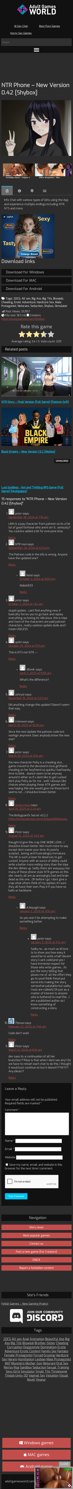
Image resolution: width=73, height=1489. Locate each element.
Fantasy (62, 1351)
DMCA (36, 1260)
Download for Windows (25, 272)
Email (9, 1149)
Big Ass (36, 298)
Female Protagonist (18, 1355)
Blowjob (58, 298)
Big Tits (47, 298)
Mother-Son (33, 1363)
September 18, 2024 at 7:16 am (28, 517)
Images (45, 190)
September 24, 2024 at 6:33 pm (29, 548)
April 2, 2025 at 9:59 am (35, 673)
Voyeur (41, 1380)
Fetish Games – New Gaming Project (24, 1304)
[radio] (22, 334)
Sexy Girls (13, 1372)
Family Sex (49, 1351)
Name (10, 1141)
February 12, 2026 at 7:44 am (27, 1026)
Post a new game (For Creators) (36, 1252)
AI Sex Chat (21, 26)
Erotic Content (30, 1351)
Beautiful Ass (54, 1339)
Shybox (49, 306)
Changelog (32, 190)
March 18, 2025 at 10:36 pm (26, 725)
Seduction (36, 306)
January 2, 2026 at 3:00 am (37, 911)
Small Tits (43, 1372)
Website (10, 1157)
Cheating (7, 302)
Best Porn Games (49, 26)
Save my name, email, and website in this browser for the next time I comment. (33, 1166)
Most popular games (36, 1235)
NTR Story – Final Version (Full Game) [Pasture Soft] (35, 402)
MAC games (38, 1454)
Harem (12, 1359)
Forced (38, 1355)
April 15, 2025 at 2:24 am (25, 809)
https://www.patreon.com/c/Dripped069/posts (38, 819)
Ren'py (8, 1368)
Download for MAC (21, 280)
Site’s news (36, 1227)
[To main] (36, 9)
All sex (26, 298)
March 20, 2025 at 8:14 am (26, 756)
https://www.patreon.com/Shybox (22, 319)
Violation (52, 1376)
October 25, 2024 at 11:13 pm (27, 646)
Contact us (36, 1243)
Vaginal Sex (37, 1376)
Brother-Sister (45, 1343)
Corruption (15, 1347)
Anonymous (22, 805)
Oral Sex (62, 1363)
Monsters (18, 1363)
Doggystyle (31, 1347)
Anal (26, 1339)
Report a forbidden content (36, 1268)
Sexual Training (58, 1368)
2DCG (16, 298)
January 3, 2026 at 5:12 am (48, 942)
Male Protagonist (58, 1359)
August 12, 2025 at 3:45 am (26, 836)
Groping (49, 1355)
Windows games (38, 1442)
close (64, 1464)
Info (19, 190)
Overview (7, 190)
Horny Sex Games (21, 33)
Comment (12, 1110)
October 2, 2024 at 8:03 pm (37, 579)
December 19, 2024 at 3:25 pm (28, 698)
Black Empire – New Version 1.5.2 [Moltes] (28, 451)
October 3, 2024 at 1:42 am (26, 604)
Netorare (23, 306)
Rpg (16, 1368)
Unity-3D (21, 1376)
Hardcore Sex (45, 302)
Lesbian (40, 1359)
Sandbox (26, 1368)
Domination (48, 1347)
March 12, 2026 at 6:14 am (25, 1050)
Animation (37, 1339)
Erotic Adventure (25, 302)
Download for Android (24, 288)
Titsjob (10, 1376)
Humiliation (26, 1359)
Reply (12, 538)
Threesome (59, 1372)
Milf (7, 1363)
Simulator (61, 306)
